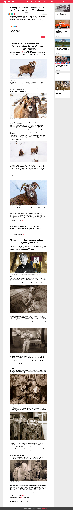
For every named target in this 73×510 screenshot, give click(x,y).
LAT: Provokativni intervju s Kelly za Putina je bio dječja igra (62, 74)
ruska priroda (32, 228)
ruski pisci (26, 501)
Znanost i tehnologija (39, 1)
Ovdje (34, 508)
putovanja (27, 228)
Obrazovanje (57, 1)
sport (11, 24)
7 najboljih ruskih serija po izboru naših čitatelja (62, 66)
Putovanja (65, 1)
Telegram (45, 13)
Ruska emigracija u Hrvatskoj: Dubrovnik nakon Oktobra (62, 14)
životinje (30, 226)
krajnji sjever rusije (14, 226)
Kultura (49, 1)
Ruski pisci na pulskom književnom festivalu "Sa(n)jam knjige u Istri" (62, 92)
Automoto (45, 1)
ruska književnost (13, 501)
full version (24, 234)
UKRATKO (15, 24)
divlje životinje (39, 228)
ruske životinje (21, 228)
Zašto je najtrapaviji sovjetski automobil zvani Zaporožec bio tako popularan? (62, 31)
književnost (20, 501)
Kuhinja (61, 1)
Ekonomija (33, 1)
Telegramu (22, 220)
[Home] (5, 2)
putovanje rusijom (13, 228)
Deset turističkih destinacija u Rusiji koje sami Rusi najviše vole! (62, 49)
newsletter (21, 222)
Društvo (28, 1)
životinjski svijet (37, 226)
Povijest (52, 1)
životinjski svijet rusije (23, 226)
